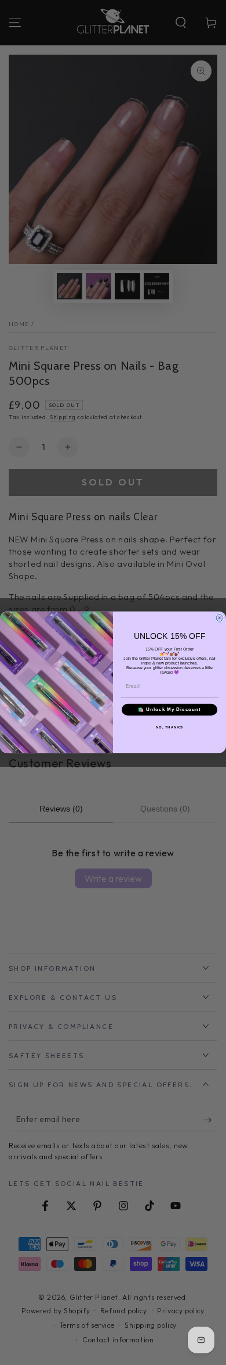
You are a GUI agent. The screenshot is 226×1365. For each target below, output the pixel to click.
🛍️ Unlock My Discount (169, 710)
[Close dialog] (219, 617)
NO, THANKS (170, 728)
